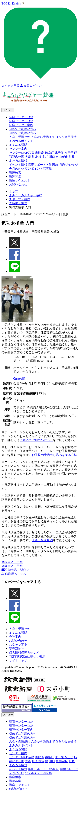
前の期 (20, 378)
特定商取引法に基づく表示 (27, 656)
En (9, 3)
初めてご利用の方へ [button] (22, 129)
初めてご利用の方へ (22, 133)
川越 (72, 156)
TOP (4, 3)
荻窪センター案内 (21, 125)
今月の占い (16, 168)
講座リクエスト (19, 180)
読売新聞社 (16, 648)
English (16, 3)
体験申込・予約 (12, 566)
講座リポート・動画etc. (43, 164)
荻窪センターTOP (21, 121)
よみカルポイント (21, 141)
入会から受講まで (43, 137)
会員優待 (70, 137)
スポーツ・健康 (19, 199)
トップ (13, 191)
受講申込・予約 (12, 562)
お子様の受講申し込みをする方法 (54, 455)
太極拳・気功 (18, 203)
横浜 (41, 156)
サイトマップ (18, 660)
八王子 (68, 152)
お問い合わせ (18, 184)
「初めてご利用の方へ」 (36, 440)
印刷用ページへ (15, 573)
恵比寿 (39, 152)
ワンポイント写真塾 (38, 168)
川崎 (35, 156)
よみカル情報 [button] (18, 160)
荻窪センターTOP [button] (21, 117)
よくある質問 (18, 144)
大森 (28, 156)
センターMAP (18, 152)
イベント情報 (18, 164)
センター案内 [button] (18, 148)
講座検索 (15, 172)
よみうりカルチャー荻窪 (25, 195)
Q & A (60, 137)
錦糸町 (49, 152)
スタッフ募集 (18, 644)
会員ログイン (32, 85)
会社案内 (15, 636)
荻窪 (31, 152)
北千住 (59, 152)
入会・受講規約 (19, 137)
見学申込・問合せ (17, 570)
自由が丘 (62, 156)
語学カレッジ (69, 164)
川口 (52, 156)
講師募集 (15, 176)
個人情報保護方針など (24, 652)
